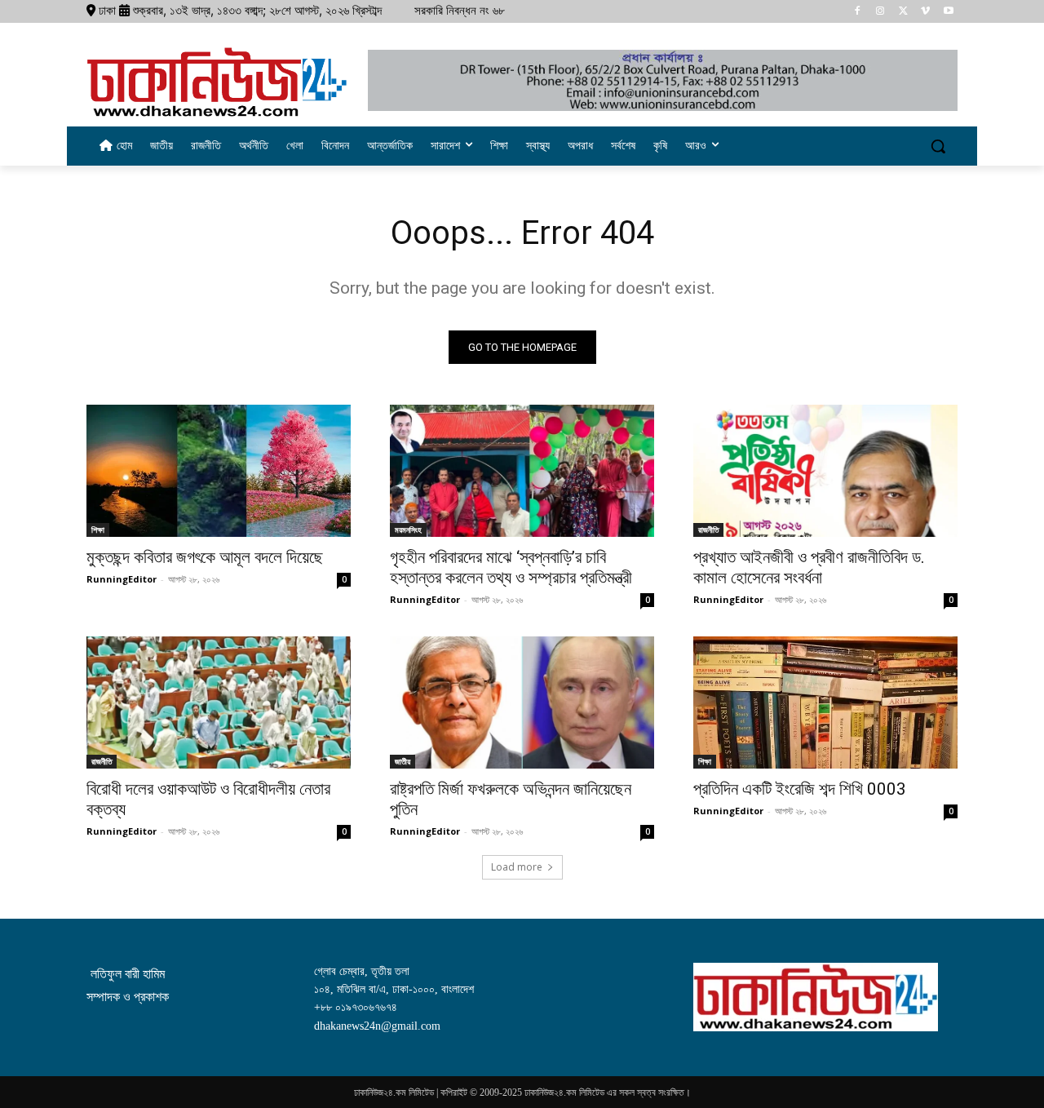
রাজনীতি (708, 529)
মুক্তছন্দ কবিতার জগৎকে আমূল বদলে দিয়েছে (204, 557)
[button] (938, 146)
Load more (516, 867)
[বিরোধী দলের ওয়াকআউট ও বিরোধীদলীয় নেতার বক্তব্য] (218, 702)
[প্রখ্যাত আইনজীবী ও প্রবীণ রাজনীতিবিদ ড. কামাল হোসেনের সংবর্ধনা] (825, 471)
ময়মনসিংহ (408, 529)
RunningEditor (121, 579)
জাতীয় (402, 761)
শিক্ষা (97, 529)
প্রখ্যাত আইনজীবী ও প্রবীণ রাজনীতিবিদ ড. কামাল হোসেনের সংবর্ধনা (809, 567)
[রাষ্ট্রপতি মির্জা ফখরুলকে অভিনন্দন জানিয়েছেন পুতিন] (522, 702)
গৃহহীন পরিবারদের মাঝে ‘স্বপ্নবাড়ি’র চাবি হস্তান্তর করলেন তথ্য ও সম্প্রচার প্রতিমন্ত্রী (511, 567)
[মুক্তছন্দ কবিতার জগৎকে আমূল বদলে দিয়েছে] (218, 471)
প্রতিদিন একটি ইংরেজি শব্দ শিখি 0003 (799, 789)
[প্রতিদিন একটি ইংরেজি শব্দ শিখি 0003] (825, 702)
